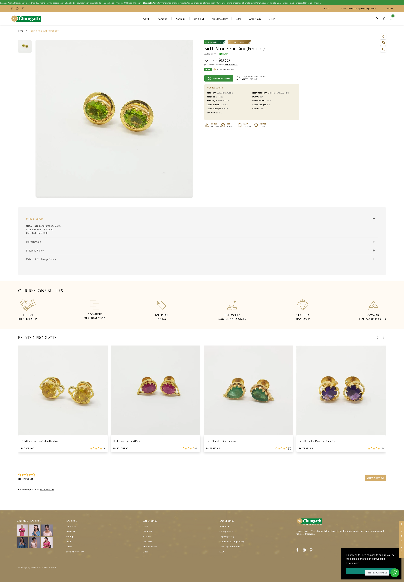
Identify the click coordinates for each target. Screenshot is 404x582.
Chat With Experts (220, 78)
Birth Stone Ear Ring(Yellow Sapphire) (40, 441)
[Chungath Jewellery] (27, 18)
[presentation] (377, 337)
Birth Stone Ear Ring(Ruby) (127, 441)
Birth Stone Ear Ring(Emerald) (221, 441)
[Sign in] (384, 18)
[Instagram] (17, 8)
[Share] (383, 36)
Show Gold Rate (402, 539)
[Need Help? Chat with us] (394, 572)
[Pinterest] (23, 8)
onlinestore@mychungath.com (362, 8)
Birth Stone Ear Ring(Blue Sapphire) (317, 441)
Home (20, 31)
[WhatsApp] (383, 43)
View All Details (231, 64)
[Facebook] (12, 8)
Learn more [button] (352, 563)
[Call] (383, 49)
